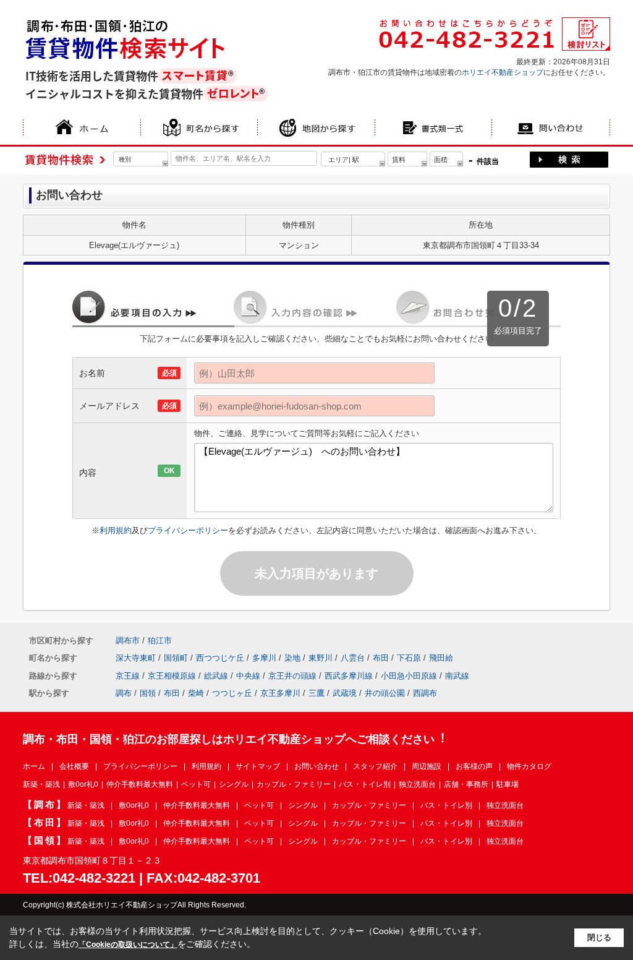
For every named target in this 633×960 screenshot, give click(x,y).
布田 (381, 657)
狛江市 (160, 640)
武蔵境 (345, 693)
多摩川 (264, 657)
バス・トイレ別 (365, 784)
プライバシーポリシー (188, 530)
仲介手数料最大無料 (139, 784)
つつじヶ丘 (232, 693)
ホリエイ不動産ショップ (502, 72)
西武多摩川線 (349, 675)
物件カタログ (529, 766)
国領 (148, 693)
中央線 (248, 675)
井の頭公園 (385, 693)
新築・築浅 (41, 784)
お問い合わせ (316, 766)
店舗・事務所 (466, 784)
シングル (234, 784)
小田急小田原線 (409, 675)
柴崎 (196, 693)
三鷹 (316, 693)
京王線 (128, 675)
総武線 (216, 675)
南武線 (457, 675)
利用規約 (116, 530)
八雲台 (353, 657)
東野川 (320, 657)
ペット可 (196, 784)
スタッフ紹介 (375, 766)
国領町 (176, 657)
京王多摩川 (280, 693)
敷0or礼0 (83, 784)
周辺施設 (426, 766)
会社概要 (74, 766)
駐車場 (507, 784)
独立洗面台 (417, 784)
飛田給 (441, 657)
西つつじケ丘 (220, 657)
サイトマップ (258, 766)
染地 (292, 657)
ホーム (34, 766)
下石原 (409, 657)
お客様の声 (474, 766)
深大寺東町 (136, 657)
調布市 (128, 640)
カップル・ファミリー (294, 784)
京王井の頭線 (292, 675)
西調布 (425, 693)
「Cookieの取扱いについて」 (128, 944)
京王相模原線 (172, 675)
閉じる (599, 937)
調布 (124, 693)
